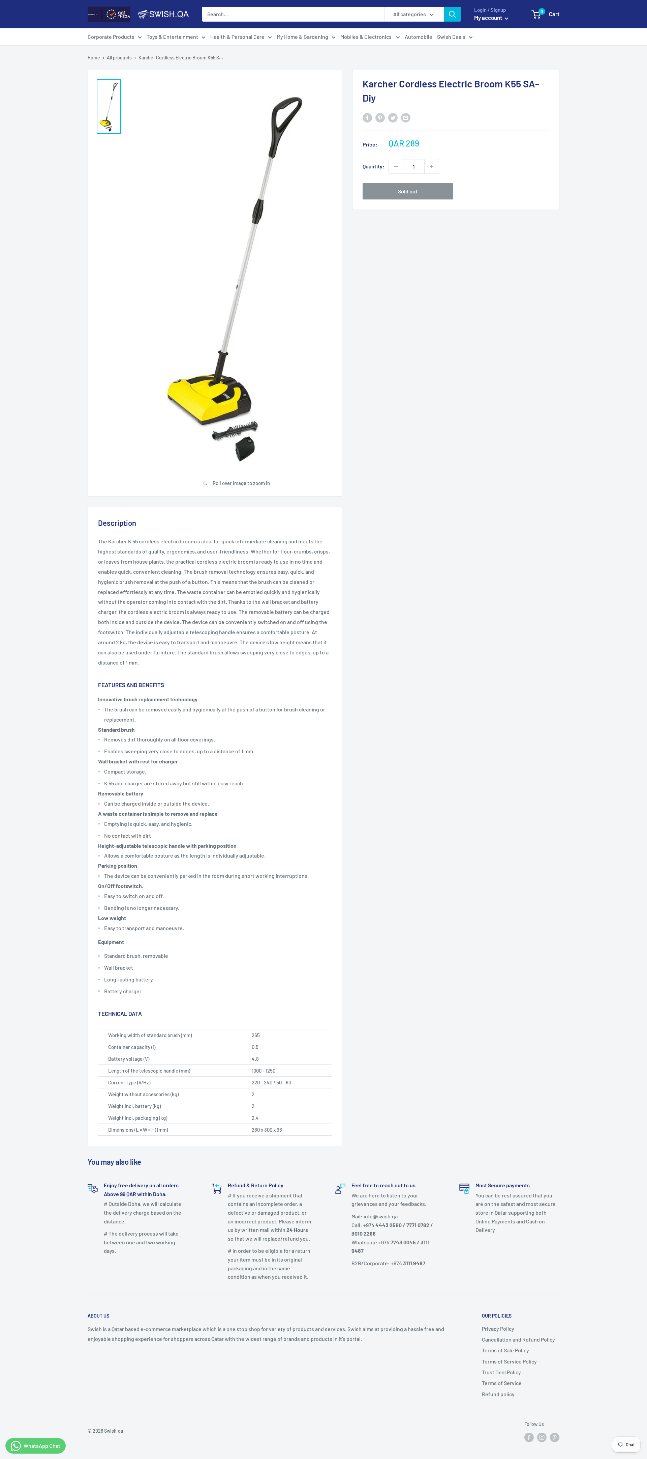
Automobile (418, 36)
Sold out (408, 191)
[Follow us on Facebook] (529, 1437)
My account (488, 17)
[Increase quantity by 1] (432, 166)
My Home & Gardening (302, 36)
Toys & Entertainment (172, 36)
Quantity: (373, 166)
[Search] (452, 14)
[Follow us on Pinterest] (554, 1437)
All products (119, 57)
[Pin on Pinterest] (380, 117)
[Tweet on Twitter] (393, 117)
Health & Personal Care (237, 36)
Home (94, 57)
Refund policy (498, 1394)
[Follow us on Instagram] (542, 1437)
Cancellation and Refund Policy (518, 1339)
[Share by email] (405, 117)
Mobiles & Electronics (366, 36)
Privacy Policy (498, 1328)
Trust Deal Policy (501, 1372)
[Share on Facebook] (367, 117)
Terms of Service (502, 1383)
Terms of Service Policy (509, 1361)
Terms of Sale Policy (505, 1350)
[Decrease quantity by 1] (396, 166)
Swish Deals (451, 36)
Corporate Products (111, 36)
